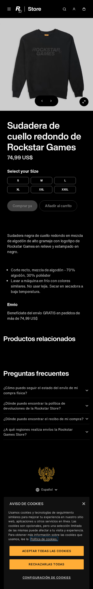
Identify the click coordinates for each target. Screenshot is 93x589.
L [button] (65, 180)
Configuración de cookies (47, 577)
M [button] (41, 180)
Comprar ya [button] (22, 205)
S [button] (18, 180)
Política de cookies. (44, 539)
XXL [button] (41, 189)
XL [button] (18, 189)
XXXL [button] (65, 189)
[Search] (64, 9)
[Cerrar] (84, 504)
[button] (9, 9)
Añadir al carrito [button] (58, 205)
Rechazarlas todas (46, 564)
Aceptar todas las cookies (46, 551)
